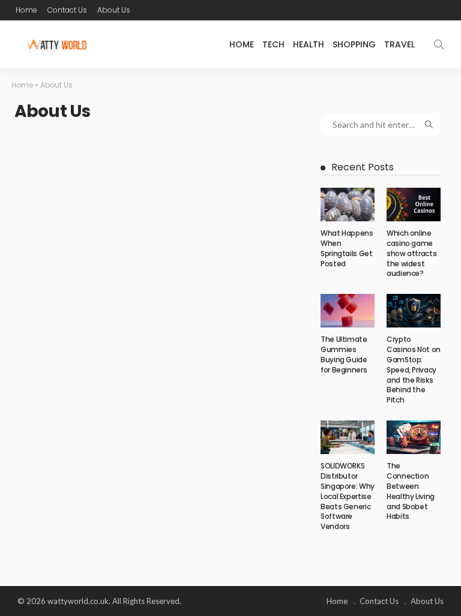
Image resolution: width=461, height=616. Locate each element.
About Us (113, 10)
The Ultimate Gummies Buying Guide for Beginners (344, 354)
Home (26, 10)
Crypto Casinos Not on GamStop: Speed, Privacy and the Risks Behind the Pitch (414, 369)
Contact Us (67, 10)
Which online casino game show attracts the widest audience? (411, 253)
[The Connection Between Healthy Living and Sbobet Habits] (414, 437)
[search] (439, 44)
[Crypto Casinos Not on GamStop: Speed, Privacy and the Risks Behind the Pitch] (414, 310)
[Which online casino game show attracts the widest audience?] (414, 204)
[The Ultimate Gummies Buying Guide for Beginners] (348, 310)
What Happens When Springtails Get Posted (347, 248)
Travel (399, 44)
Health (308, 44)
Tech (273, 44)
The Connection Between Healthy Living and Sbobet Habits (411, 491)
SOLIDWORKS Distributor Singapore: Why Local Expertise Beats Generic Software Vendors (348, 496)
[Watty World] (56, 44)
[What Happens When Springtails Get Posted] (348, 204)
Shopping (354, 44)
